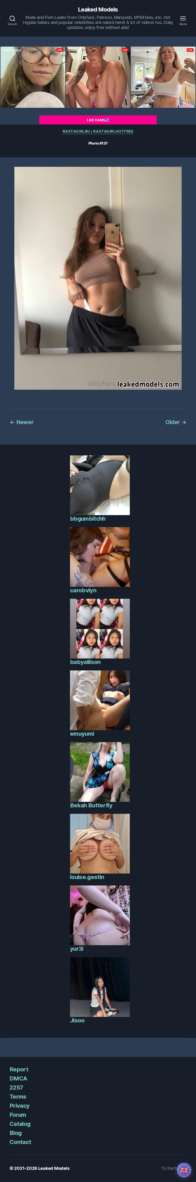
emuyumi (82, 733)
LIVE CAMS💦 (98, 120)
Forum (18, 1114)
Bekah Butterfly (91, 805)
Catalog (20, 1123)
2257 (16, 1087)
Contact (20, 1142)
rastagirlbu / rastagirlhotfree (98, 131)
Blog (16, 1132)
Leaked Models (98, 9)
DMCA (18, 1078)
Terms (18, 1096)
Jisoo (77, 1020)
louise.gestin (87, 877)
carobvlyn (83, 590)
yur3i (76, 948)
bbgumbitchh (88, 518)
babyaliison (85, 661)
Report (19, 1069)
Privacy (19, 1105)
